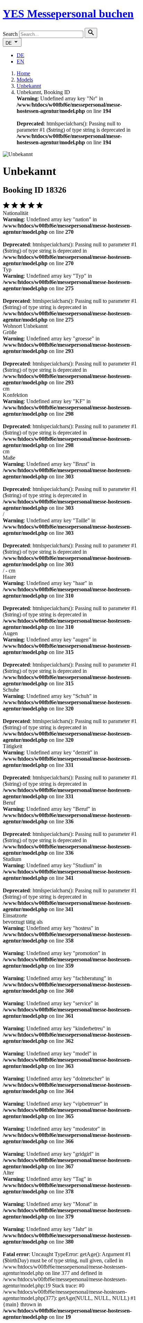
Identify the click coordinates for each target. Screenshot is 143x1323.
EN (20, 61)
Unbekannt (29, 86)
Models (25, 80)
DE (20, 55)
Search (10, 34)
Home (23, 73)
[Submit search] (91, 33)
